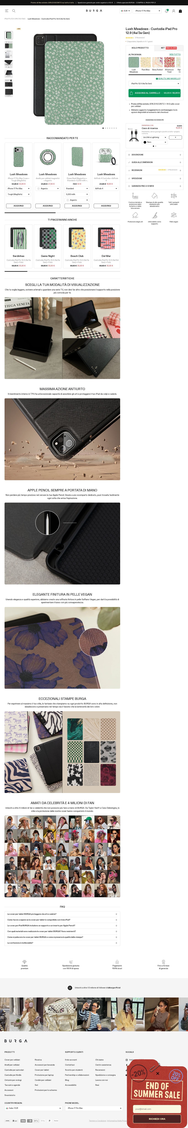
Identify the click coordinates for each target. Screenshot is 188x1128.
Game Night (48, 256)
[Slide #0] (103, 128)
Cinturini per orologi (13, 1080)
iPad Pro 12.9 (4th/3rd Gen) (15, 19)
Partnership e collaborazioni (77, 1075)
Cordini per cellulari (43, 1080)
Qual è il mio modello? (169, 79)
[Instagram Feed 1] (94, 1014)
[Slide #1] (105, 128)
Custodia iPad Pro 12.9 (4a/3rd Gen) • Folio (106, 261)
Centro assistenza (103, 1065)
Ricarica (38, 1060)
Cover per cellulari (12, 1060)
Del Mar (106, 256)
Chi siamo (99, 1060)
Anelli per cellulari (12, 1065)
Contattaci (70, 1065)
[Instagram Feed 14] (60, 1014)
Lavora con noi (101, 1080)
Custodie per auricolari (14, 1070)
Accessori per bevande (45, 1065)
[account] (173, 11)
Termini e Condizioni (97, 1121)
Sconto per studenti (74, 1070)
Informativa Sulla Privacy (117, 1121)
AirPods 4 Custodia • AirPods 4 (106, 180)
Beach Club (77, 256)
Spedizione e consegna (105, 1075)
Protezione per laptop (44, 1075)
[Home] (94, 11)
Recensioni (100, 1070)
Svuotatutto (10, 1095)
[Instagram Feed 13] (26, 1014)
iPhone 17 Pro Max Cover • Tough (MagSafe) (18, 180)
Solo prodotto (140, 48)
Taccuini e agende (12, 1085)
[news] (166, 11)
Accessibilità (70, 1085)
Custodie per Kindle (13, 1075)
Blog (67, 1080)
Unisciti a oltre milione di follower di (97, 988)
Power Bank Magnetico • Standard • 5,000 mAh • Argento (77, 180)
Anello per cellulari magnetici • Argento (48, 180)
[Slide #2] (107, 128)
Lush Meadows (19, 174)
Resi (97, 1085)
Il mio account (71, 1060)
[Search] (14, 11)
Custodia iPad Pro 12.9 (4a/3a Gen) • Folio (19, 261)
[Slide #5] (114, 128)
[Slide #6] (116, 128)
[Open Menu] (7, 11)
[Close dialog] (157, 1073)
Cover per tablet (42, 1070)
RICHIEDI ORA (157, 1118)
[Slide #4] (111, 128)
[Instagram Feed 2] (128, 1014)
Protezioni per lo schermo (46, 1090)
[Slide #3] (109, 128)
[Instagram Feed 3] (162, 1014)
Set (168, 48)
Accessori (9, 1090)
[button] (135, 37)
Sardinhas (18, 256)
